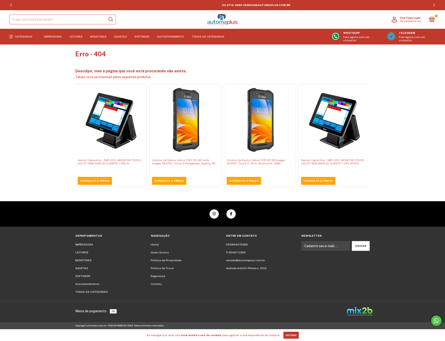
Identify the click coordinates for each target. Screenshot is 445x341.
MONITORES (98, 36)
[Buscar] (110, 19)
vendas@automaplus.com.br (245, 260)
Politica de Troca (162, 268)
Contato (156, 284)
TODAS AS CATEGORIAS (208, 36)
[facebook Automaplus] (231, 214)
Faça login (413, 17)
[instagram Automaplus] (214, 214)
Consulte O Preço (95, 180)
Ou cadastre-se (410, 21)
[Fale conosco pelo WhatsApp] (436, 321)
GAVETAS (120, 36)
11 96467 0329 (235, 252)
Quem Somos (160, 252)
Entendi (291, 335)
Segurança (158, 276)
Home (155, 244)
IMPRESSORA (53, 36)
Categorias (23, 36)
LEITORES (76, 36)
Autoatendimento (170, 36)
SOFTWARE (141, 36)
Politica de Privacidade (166, 260)
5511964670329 (237, 244)
